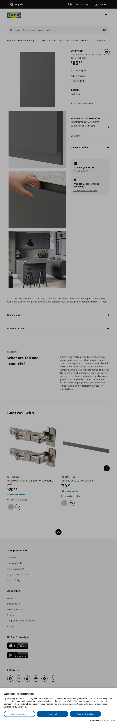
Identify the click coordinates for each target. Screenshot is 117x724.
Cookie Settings (18, 714)
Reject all (52, 714)
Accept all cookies (85, 714)
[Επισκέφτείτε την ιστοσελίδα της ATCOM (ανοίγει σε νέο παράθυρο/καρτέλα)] (102, 721)
